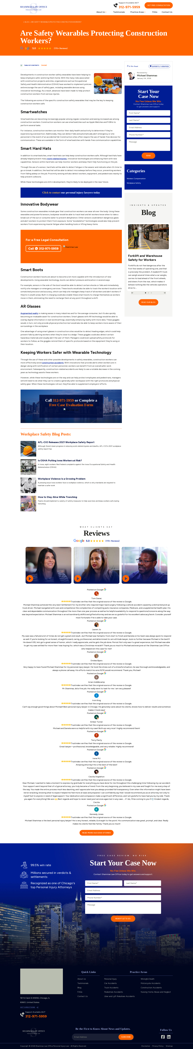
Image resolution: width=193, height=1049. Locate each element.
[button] (145, 292)
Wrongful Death (147, 979)
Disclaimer (146, 1046)
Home (21, 22)
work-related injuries (57, 158)
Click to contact (51, 192)
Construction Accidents (151, 987)
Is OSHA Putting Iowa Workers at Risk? (60, 460)
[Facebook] (163, 1037)
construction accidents (53, 362)
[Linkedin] (169, 1037)
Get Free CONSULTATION (158, 5)
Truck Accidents (111, 987)
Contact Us (167, 12)
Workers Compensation (136, 179)
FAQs (154, 12)
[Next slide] (164, 293)
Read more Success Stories (96, 833)
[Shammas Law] (33, 8)
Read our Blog (148, 302)
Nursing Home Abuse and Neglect (156, 992)
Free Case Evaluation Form (71, 405)
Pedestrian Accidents (113, 992)
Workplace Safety (134, 183)
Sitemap (169, 1046)
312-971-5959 (129, 7)
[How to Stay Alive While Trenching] (28, 503)
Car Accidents (110, 983)
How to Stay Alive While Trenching (57, 497)
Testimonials (119, 12)
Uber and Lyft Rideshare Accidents (119, 996)
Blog (27, 22)
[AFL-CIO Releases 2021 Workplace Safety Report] (28, 449)
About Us (100, 12)
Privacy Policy (158, 1046)
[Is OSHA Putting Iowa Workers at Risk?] (28, 467)
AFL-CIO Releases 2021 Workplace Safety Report (66, 442)
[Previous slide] (132, 293)
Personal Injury (110, 979)
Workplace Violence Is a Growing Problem (61, 478)
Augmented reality (29, 313)
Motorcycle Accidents (150, 983)
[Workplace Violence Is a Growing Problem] (28, 485)
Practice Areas (137, 12)
